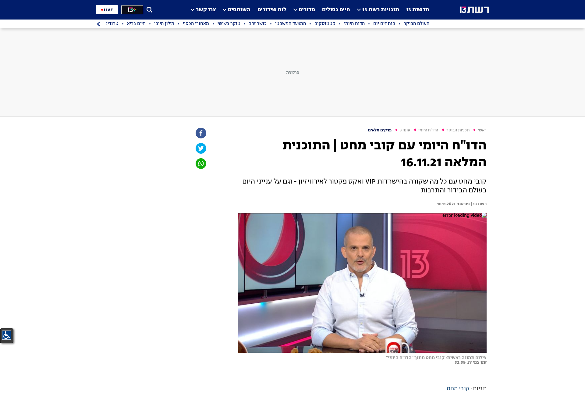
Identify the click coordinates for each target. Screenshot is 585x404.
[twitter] (200, 148)
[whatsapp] (200, 163)
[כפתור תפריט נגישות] (6, 335)
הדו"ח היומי (428, 130)
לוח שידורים (271, 9)
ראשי (482, 130)
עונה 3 (405, 130)
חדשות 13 (417, 9)
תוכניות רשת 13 (380, 9)
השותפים (239, 9)
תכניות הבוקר (458, 130)
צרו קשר (206, 9)
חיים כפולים (336, 9)
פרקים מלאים (380, 130)
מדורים (307, 9)
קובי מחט (458, 388)
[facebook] (200, 133)
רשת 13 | (478, 204)
